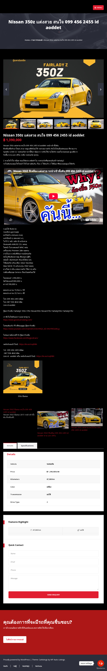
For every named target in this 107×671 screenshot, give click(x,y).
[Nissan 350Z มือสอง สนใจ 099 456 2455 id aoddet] (20, 413)
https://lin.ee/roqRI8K (28, 344)
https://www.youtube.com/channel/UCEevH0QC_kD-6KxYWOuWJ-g (31, 329)
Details (10, 445)
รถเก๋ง (5, 666)
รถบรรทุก (25, 666)
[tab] (10, 446)
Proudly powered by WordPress (16, 659)
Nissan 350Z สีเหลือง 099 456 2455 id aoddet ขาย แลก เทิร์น (53, 434)
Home (27, 40)
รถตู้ (14, 666)
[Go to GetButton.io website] (101, 668)
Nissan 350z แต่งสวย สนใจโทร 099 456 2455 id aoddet (85, 428)
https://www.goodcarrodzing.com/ (17, 320)
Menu (99, 7)
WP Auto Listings (57, 659)
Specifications (27, 445)
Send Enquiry (53, 595)
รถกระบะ (38, 666)
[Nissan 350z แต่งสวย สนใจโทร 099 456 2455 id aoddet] (87, 417)
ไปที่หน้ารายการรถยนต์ (14, 639)
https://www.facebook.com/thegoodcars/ (20, 338)
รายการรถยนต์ (36, 40)
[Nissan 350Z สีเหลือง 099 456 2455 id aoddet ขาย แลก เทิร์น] (53, 420)
